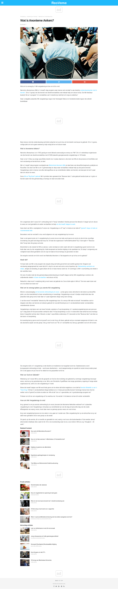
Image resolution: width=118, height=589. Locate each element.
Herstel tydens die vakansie (39, 485)
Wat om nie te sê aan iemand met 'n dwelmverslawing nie (47, 501)
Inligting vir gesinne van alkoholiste (41, 447)
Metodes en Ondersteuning (45, 16)
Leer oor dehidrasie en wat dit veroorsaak (43, 528)
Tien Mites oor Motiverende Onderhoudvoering (44, 463)
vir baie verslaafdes (39, 277)
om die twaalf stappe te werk (65, 224)
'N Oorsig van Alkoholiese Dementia (41, 560)
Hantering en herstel (32, 16)
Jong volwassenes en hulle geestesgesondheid (44, 536)
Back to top (59, 580)
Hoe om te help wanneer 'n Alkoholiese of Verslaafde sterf (48, 439)
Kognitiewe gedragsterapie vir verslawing (43, 455)
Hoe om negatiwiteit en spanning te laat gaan (44, 493)
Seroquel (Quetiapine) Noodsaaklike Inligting (44, 544)
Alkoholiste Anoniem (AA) (57, 165)
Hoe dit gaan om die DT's (38, 552)
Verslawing (23, 16)
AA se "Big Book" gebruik (32, 176)
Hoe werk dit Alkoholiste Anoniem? (41, 431)
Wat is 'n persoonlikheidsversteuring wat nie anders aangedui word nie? (51, 517)
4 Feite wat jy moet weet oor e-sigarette (42, 509)
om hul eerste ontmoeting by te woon (47, 292)
